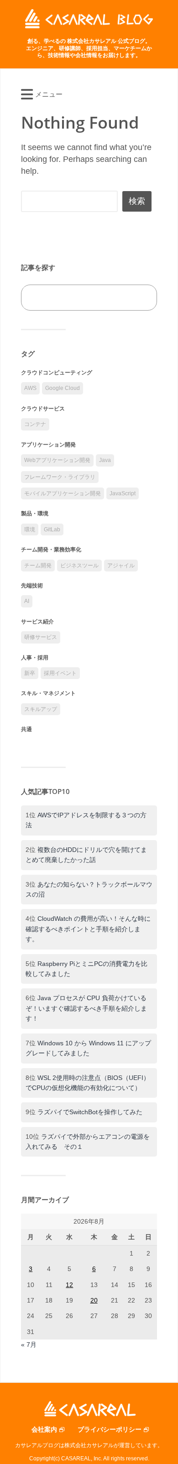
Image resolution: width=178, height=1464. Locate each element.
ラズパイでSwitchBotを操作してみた (89, 1112)
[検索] (140, 297)
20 (94, 1300)
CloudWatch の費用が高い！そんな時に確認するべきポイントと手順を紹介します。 (88, 929)
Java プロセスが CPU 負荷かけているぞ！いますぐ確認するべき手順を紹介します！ (86, 1008)
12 (69, 1284)
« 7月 (29, 1344)
